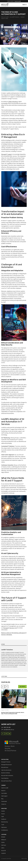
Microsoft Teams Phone (6, 781)
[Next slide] (6, 686)
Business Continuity (5, 772)
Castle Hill (3, 853)
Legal (2, 816)
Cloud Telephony (4, 778)
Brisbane (3, 837)
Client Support (4, 796)
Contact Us (3, 804)
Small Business (4, 830)
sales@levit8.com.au (8, 729)
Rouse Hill (3, 850)
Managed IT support (6, 154)
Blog (2, 798)
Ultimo (2, 847)
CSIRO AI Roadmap (13, 101)
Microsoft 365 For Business (7, 775)
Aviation (3, 811)
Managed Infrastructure (6, 764)
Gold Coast (3, 845)
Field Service (4, 827)
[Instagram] (6, 733)
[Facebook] (2, 733)
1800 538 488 (6, 727)
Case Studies (4, 793)
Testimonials (4, 801)
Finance (3, 813)
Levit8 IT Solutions (7, 649)
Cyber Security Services (6, 770)
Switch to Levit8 (18, 1)
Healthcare (3, 819)
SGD (26, 858)
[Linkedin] (9, 733)
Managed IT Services (8, 628)
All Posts (22, 686)
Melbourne (3, 839)
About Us (3, 790)
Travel (2, 824)
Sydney (2, 842)
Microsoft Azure (4, 767)
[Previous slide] (2, 686)
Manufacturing (4, 821)
